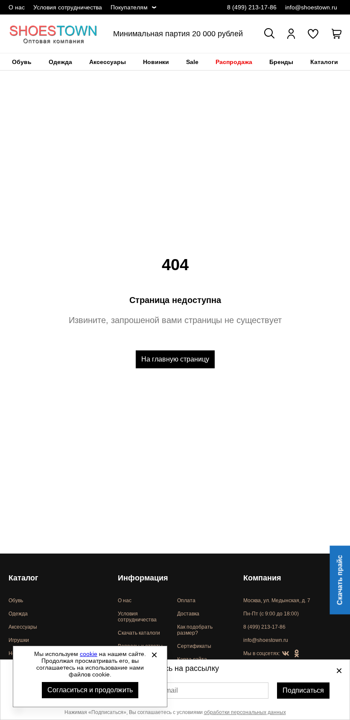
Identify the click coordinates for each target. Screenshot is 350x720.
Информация (143, 578)
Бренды (281, 61)
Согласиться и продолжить (90, 690)
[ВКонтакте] (285, 654)
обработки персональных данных (245, 712)
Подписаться (303, 690)
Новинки (156, 61)
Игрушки (19, 640)
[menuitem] (22, 61)
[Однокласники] (297, 654)
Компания (262, 578)
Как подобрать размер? (195, 630)
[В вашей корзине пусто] (336, 34)
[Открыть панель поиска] (269, 33)
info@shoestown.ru (311, 7)
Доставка (188, 614)
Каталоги (324, 61)
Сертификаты (194, 646)
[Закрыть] (154, 654)
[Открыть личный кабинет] (291, 34)
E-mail (168, 690)
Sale (192, 61)
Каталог (23, 578)
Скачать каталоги (139, 633)
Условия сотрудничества (67, 7)
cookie (88, 653)
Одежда (60, 61)
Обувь (22, 61)
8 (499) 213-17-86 (252, 7)
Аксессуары (107, 61)
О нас (17, 7)
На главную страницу (175, 359)
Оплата (186, 600)
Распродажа (234, 61)
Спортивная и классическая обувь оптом (53, 34)
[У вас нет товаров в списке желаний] (313, 34)
